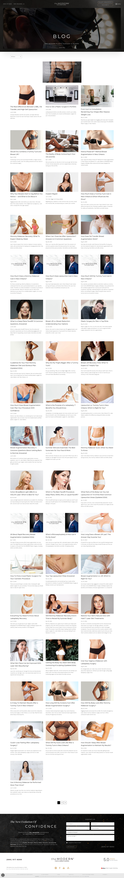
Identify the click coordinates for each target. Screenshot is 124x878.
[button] (116, 4)
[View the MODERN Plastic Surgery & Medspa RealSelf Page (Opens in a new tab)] (68, 868)
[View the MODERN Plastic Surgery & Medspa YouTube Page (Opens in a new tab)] (63, 868)
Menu (119, 4)
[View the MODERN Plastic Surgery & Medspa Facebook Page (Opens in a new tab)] (59, 868)
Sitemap (58, 874)
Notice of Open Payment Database (88, 874)
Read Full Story (50, 78)
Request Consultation (105, 2)
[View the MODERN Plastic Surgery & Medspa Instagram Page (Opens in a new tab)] (56, 868)
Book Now (105, 5)
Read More (14, 126)
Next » (70, 802)
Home (60, 47)
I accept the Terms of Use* (74, 842)
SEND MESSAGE (71, 846)
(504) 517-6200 (7, 4)
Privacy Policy (71, 874)
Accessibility (105, 874)
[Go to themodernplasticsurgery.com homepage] (61, 4)
